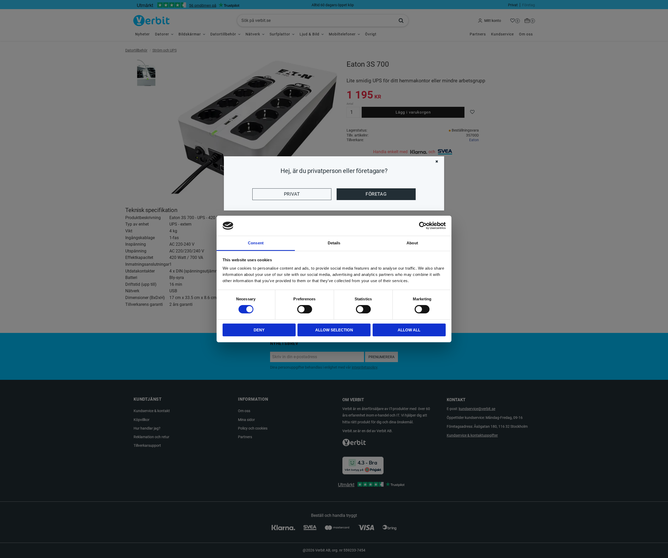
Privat (292, 194)
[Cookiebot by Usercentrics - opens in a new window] (423, 226)
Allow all (409, 330)
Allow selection (334, 330)
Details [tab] (334, 243)
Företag (376, 194)
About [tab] (412, 243)
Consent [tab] (256, 243)
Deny (259, 330)
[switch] (304, 309)
